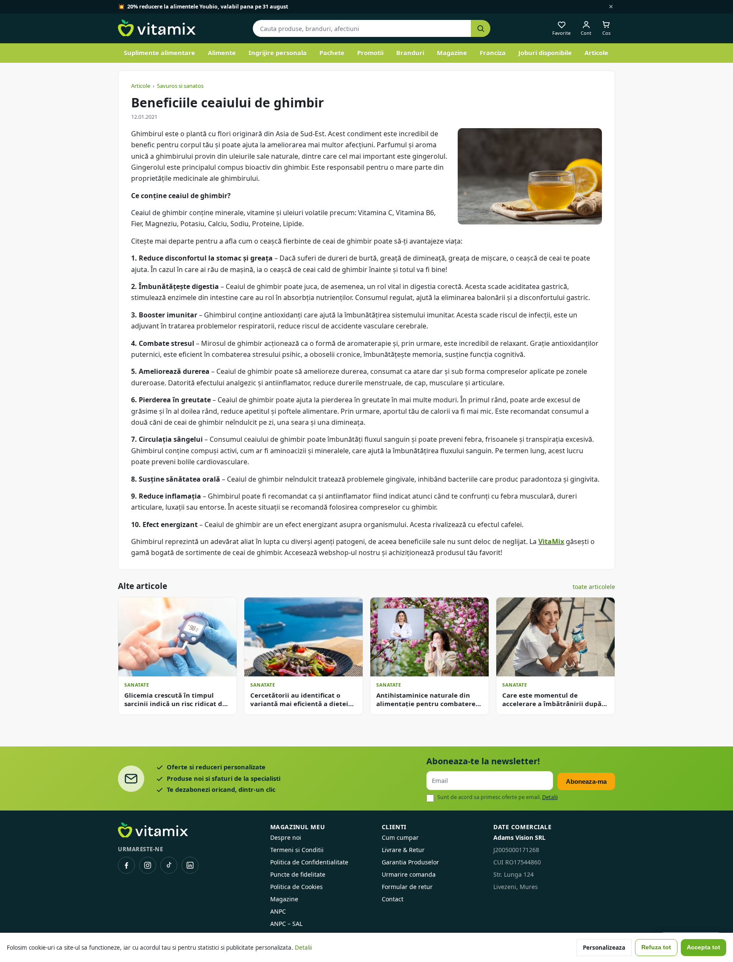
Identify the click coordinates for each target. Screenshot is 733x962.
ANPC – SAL (286, 924)
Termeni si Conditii (297, 850)
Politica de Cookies (296, 887)
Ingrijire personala (278, 52)
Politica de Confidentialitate (309, 862)
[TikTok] (168, 865)
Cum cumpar (400, 837)
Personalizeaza (604, 947)
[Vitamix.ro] (157, 28)
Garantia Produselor (410, 862)
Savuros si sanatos (180, 86)
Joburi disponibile (545, 52)
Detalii (550, 797)
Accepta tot (703, 947)
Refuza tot (656, 947)
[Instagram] (147, 865)
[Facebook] (126, 865)
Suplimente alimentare (159, 52)
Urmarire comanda (409, 874)
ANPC (278, 911)
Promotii (370, 52)
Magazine (452, 52)
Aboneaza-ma (586, 781)
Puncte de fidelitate (297, 874)
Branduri (410, 52)
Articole (596, 52)
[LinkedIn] (190, 865)
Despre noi (285, 837)
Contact (392, 899)
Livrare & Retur (403, 850)
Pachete (331, 52)
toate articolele (594, 587)
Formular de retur (407, 887)
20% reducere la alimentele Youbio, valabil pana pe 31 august (207, 6)
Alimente (222, 52)
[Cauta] (480, 28)
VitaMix (551, 541)
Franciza (493, 52)
